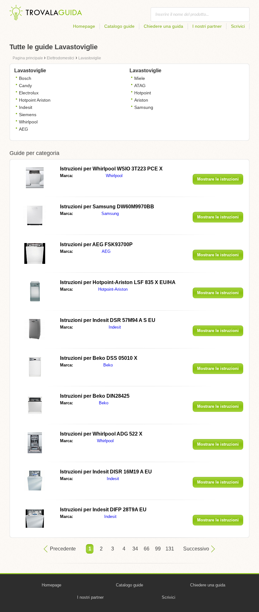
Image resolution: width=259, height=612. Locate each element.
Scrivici (238, 26)
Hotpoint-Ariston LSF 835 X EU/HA (118, 282)
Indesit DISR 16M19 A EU (106, 471)
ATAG (140, 85)
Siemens (27, 114)
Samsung (143, 107)
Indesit (25, 107)
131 (169, 548)
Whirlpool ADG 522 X (101, 434)
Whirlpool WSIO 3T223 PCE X (111, 168)
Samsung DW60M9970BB (107, 206)
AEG (23, 129)
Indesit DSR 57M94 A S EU (107, 320)
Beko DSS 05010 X (98, 358)
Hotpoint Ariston (35, 100)
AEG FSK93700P (96, 244)
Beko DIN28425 (95, 396)
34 (135, 548)
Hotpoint (142, 92)
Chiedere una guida (163, 26)
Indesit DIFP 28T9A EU (103, 509)
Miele (139, 78)
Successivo (196, 548)
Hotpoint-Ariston (113, 289)
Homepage (84, 26)
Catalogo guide (119, 26)
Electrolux (29, 92)
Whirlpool (28, 121)
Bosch (25, 78)
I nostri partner (207, 26)
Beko (108, 365)
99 (158, 548)
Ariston (141, 100)
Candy (25, 85)
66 (146, 548)
